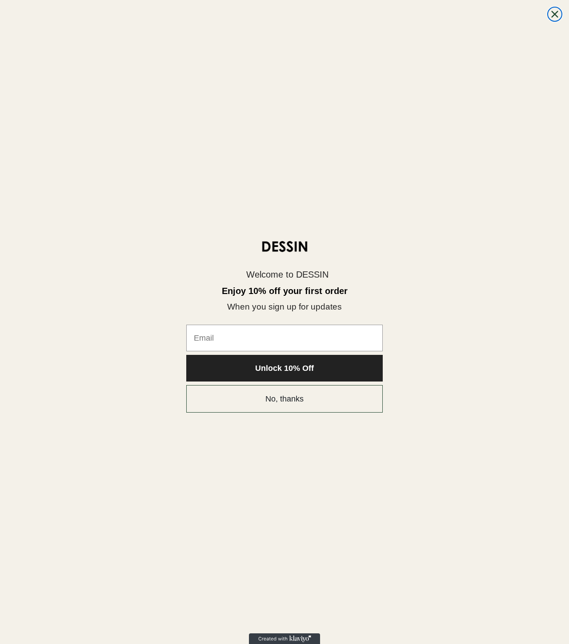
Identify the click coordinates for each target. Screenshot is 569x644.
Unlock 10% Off (284, 368)
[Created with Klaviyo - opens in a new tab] (284, 638)
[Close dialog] (555, 14)
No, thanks (284, 398)
